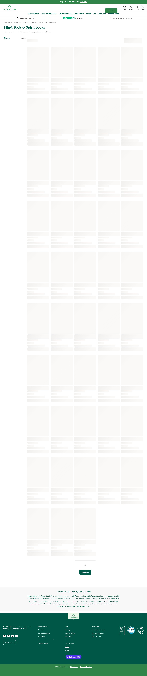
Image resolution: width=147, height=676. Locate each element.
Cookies (67, 646)
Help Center (68, 636)
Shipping (67, 629)
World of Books (64, 667)
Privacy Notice (74, 666)
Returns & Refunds (70, 633)
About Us (40, 629)
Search (111, 11)
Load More (85, 572)
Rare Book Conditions (98, 633)
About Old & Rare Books (98, 629)
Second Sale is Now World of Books (47, 640)
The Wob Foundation (44, 633)
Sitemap (67, 650)
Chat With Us (68, 640)
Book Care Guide (96, 636)
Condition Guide (69, 643)
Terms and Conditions (86, 666)
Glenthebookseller (43, 643)
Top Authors (41, 636)
